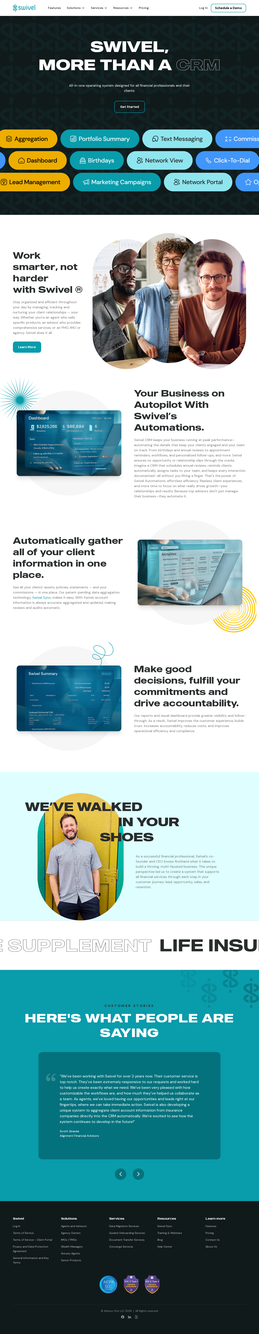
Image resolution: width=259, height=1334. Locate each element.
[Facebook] (123, 1317)
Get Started (129, 107)
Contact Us (213, 1239)
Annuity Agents (70, 1253)
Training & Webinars (169, 1233)
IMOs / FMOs (69, 1239)
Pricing (144, 8)
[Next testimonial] (138, 1174)
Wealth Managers (72, 1246)
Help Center (164, 1246)
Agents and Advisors (74, 1226)
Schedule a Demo (228, 8)
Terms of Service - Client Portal (32, 1239)
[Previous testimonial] (120, 1174)
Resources (121, 8)
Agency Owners (71, 1233)
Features (54, 8)
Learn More (27, 347)
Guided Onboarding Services (127, 1233)
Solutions (74, 8)
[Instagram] (136, 1317)
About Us (211, 1246)
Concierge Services (121, 1246)
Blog (160, 1239)
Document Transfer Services (126, 1239)
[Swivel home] (24, 8)
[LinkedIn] (129, 1317)
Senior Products (71, 1260)
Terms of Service (23, 1233)
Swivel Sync (41, 597)
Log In (203, 8)
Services (97, 8)
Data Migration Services (124, 1226)
